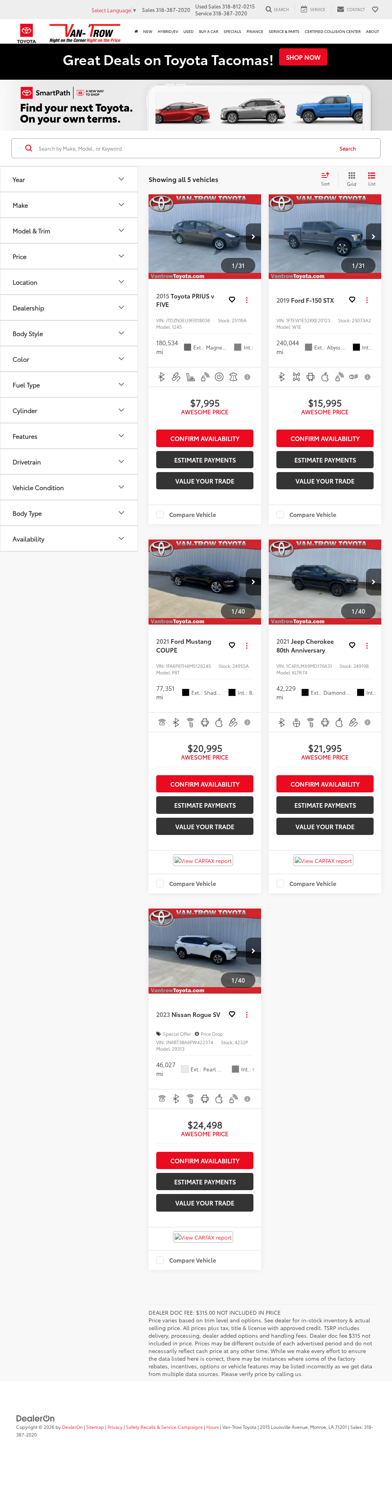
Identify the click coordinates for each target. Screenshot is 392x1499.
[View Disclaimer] (247, 377)
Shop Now (303, 56)
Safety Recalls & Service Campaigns (164, 1427)
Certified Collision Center (333, 31)
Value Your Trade (204, 480)
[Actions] (246, 300)
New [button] (147, 31)
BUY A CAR (208, 31)
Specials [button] (232, 31)
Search (348, 148)
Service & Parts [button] (284, 31)
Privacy (115, 1427)
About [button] (372, 31)
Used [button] (188, 31)
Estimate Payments (205, 459)
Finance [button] (255, 31)
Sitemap (95, 1427)
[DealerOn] (35, 1417)
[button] (253, 236)
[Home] (136, 31)
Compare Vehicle (192, 514)
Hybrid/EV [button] (168, 31)
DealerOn (72, 1427)
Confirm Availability (205, 438)
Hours (212, 1427)
